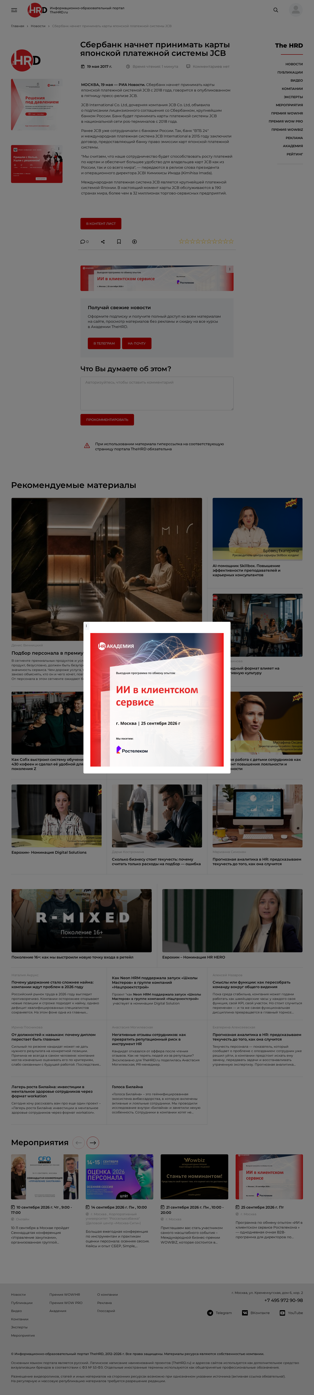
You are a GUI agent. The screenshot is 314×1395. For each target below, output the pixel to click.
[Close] (226, 624)
